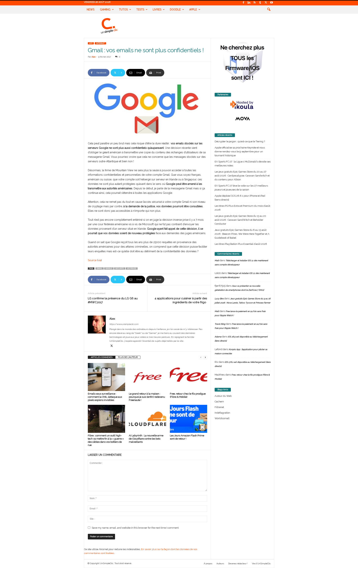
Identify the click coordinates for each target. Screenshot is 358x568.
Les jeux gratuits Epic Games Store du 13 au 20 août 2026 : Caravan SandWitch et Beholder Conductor (240, 220)
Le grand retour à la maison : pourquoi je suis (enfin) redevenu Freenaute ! (147, 396)
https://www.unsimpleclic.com (123, 324)
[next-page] (205, 357)
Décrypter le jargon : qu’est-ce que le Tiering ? (240, 141)
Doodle (175, 9)
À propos (208, 563)
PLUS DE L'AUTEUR (128, 357)
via (99, 260)
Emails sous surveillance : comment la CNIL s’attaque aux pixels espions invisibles (105, 396)
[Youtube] (271, 2)
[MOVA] (243, 118)
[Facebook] (243, 2)
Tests (140, 9)
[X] (266, 2)
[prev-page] (201, 357)
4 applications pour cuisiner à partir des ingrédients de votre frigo (181, 300)
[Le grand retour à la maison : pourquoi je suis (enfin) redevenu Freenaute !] (147, 377)
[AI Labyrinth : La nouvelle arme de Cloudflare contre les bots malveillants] (147, 419)
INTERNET (100, 43)
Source (92, 260)
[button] (269, 9)
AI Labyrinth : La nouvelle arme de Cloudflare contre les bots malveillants (146, 438)
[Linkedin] (249, 2)
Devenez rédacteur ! (238, 563)
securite (119, 268)
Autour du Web (223, 396)
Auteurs (220, 563)
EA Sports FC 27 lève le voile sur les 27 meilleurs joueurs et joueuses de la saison (241, 187)
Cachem (219, 401)
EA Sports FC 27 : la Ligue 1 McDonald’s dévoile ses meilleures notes (243, 163)
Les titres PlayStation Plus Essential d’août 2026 (241, 244)
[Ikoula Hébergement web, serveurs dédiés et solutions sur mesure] (243, 105)
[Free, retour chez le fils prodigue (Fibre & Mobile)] (188, 377)
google (109, 268)
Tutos (123, 9)
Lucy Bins (219, 298)
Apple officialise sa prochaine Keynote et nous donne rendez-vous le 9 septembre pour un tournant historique (240, 151)
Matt (217, 260)
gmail (99, 268)
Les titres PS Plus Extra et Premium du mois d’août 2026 (242, 207)
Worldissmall (222, 418)
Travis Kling (220, 324)
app (90, 43)
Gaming (105, 9)
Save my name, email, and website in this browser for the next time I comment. (135, 527)
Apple (193, 9)
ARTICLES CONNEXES (101, 357)
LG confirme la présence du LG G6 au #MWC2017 (113, 300)
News (90, 9)
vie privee (131, 268)
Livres (157, 9)
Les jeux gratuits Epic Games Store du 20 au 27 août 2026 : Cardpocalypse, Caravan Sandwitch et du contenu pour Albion (242, 175)
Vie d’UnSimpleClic (261, 563)
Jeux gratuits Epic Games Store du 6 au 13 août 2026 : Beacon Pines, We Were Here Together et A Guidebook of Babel (242, 234)
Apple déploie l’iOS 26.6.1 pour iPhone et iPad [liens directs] (240, 197)
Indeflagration (222, 412)
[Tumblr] (260, 2)
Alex (94, 57)
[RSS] (254, 2)
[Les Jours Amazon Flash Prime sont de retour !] (188, 419)
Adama (218, 337)
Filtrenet (219, 407)
